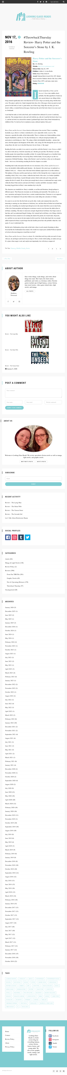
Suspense (36, 999)
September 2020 (10, 780)
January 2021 (9, 765)
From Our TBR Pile (13, 574)
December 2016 (10, 954)
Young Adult (25, 1006)
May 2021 (8, 750)
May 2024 (8, 638)
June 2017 (8, 930)
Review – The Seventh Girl (13, 514)
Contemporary (40, 978)
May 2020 (8, 796)
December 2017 (10, 907)
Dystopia (8, 982)
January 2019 (9, 857)
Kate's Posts (41, 461)
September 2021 (10, 734)
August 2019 (9, 830)
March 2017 (9, 942)
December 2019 (10, 815)
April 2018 (8, 892)
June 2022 (8, 703)
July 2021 (8, 742)
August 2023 (9, 653)
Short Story (55, 996)
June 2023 (8, 661)
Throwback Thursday (12, 47)
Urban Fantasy (10, 1006)
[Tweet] (52, 248)
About (7, 1043)
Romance (8, 996)
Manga (57, 985)
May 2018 (8, 888)
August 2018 (9, 877)
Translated (33, 1003)
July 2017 (8, 927)
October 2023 (9, 650)
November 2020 (10, 773)
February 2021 (9, 761)
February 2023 (9, 677)
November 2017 (10, 911)
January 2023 (9, 680)
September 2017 (10, 919)
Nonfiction (49, 989)
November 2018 (10, 865)
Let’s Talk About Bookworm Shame (16, 518)
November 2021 (10, 730)
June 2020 (8, 792)
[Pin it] (60, 248)
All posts (30, 291)
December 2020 (10, 769)
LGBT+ (28, 985)
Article (7, 559)
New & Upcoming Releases (15, 582)
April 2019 (8, 846)
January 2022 (9, 723)
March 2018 (9, 896)
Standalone (9, 999)
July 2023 (8, 657)
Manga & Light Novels (12, 563)
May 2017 (8, 934)
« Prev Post (7, 258)
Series (28, 248)
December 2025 (10, 611)
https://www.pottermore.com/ (46, 66)
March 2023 (9, 673)
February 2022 (9, 719)
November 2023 (10, 646)
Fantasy (13, 248)
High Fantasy (52, 982)
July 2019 (8, 834)
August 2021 (9, 738)
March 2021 (9, 757)
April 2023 (8, 669)
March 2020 (9, 803)
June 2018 (8, 884)
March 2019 (9, 850)
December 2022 (10, 684)
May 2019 (8, 842)
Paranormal (17, 992)
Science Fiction (31, 996)
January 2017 (9, 950)
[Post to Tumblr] (56, 248)
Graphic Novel (42, 982)
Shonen (47, 996)
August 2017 (9, 923)
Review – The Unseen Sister (12, 366)
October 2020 (9, 777)
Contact (7, 1035)
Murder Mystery (21, 989)
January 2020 (9, 811)
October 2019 (9, 823)
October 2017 (9, 915)
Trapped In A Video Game (46, 1003)
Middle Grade (20, 248)
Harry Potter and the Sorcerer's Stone (47, 60)
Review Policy (9, 567)
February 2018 (9, 900)
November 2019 (10, 819)
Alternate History (11, 978)
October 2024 (9, 630)
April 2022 (8, 711)
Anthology (22, 978)
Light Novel (36, 985)
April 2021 (8, 753)
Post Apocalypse (28, 992)
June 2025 (8, 615)
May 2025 (8, 619)
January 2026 (9, 607)
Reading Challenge (50, 992)
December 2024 (10, 627)
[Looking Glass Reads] (33, 16)
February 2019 (9, 853)
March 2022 (9, 715)
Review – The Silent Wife (11, 350)
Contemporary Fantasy (53, 978)
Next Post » (60, 258)
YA (17, 1006)
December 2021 (10, 727)
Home (7, 1031)
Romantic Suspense (19, 996)
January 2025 (9, 623)
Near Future (40, 989)
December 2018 (10, 861)
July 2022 (8, 700)
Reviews (7, 570)
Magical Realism (47, 985)
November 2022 (10, 688)
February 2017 (9, 946)
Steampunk (19, 999)
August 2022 (9, 696)
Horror (22, 985)
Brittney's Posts (27, 461)
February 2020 (9, 807)
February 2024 (9, 642)
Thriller (44, 999)
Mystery (31, 989)
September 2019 (10, 827)
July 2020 (8, 788)
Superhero (27, 999)
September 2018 (10, 873)
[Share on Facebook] (48, 248)
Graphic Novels (12, 578)
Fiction (33, 982)
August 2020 (9, 784)
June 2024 (8, 634)
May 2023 (8, 665)
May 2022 (8, 707)
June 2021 (8, 746)
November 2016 (10, 957)
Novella (8, 992)
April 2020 (8, 800)
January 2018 (9, 904)
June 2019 (8, 838)
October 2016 (9, 961)
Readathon (39, 992)
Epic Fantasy (17, 982)
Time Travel (24, 1003)
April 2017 (8, 938)
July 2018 (8, 880)
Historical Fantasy (11, 985)
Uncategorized (9, 590)
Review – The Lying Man (11, 334)
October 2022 (9, 692)
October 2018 (9, 869)
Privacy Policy (9, 1047)
